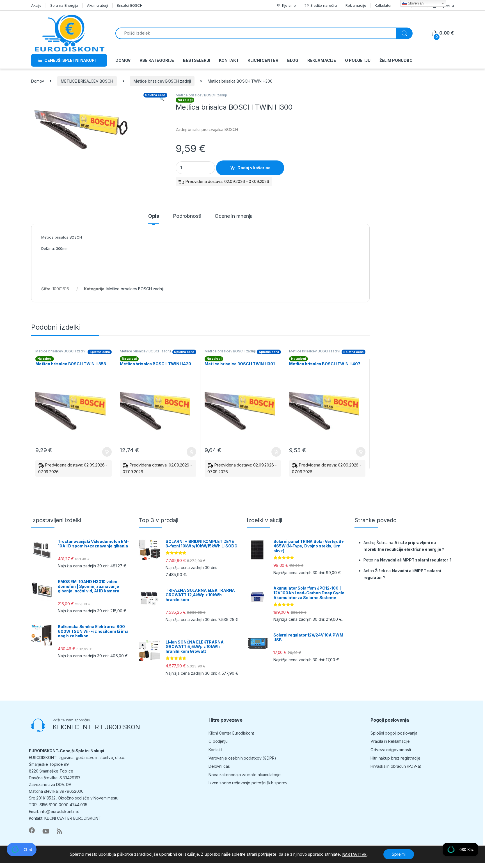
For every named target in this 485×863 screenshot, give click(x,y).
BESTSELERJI (196, 60)
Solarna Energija (64, 5)
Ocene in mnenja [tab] (234, 216)
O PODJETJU (357, 60)
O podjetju (218, 741)
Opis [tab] (153, 216)
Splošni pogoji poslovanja (393, 733)
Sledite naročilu (323, 5)
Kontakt (215, 749)
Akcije (36, 5)
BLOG (292, 60)
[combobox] (255, 33)
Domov (37, 81)
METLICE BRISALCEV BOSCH (87, 81)
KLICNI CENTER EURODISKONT (98, 727)
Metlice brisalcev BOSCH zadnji (162, 81)
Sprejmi (399, 854)
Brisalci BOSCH (130, 5)
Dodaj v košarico (254, 167)
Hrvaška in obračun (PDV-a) (395, 766)
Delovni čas (219, 766)
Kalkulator (383, 5)
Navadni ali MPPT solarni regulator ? (416, 560)
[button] (162, 99)
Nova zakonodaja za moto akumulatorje (245, 774)
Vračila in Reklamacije (390, 741)
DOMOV (123, 60)
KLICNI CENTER (263, 60)
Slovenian (415, 3)
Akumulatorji (97, 5)
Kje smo (289, 5)
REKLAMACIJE (321, 60)
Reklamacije (356, 5)
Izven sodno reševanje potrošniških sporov (248, 782)
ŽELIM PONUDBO (396, 60)
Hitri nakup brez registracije (395, 758)
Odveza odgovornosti (390, 749)
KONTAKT (229, 60)
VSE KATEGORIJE (156, 60)
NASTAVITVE (354, 854)
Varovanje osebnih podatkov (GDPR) (242, 758)
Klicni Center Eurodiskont (231, 733)
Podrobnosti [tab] (187, 216)
